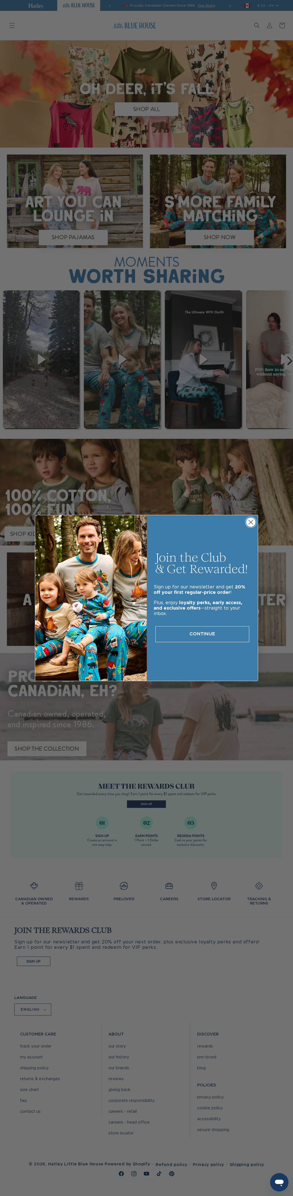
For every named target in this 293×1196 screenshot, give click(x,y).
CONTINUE (202, 634)
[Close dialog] (251, 522)
